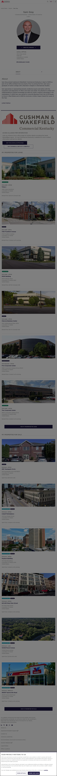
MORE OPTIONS (21, 773)
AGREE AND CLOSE (34, 773)
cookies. (46, 770)
